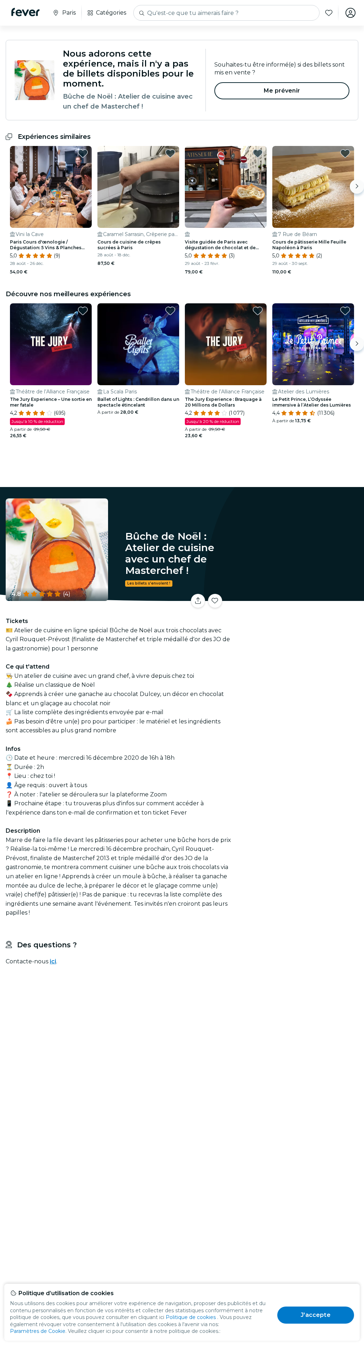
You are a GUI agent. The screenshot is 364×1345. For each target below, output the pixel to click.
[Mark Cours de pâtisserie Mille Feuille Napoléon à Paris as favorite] (345, 153)
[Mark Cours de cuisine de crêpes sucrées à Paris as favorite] (170, 153)
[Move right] (357, 186)
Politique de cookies (191, 1317)
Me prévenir (282, 90)
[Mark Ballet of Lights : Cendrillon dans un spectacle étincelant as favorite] (170, 310)
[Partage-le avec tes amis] (198, 601)
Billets (300, 603)
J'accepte (315, 1315)
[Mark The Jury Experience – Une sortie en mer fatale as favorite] (82, 310)
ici (53, 961)
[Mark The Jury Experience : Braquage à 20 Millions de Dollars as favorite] (257, 310)
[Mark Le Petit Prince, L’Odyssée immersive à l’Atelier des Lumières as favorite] (345, 310)
